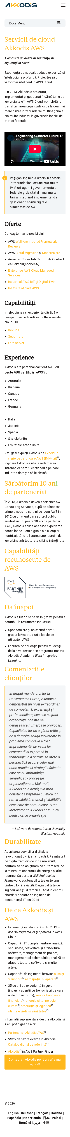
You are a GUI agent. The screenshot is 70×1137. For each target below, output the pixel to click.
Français (42, 1113)
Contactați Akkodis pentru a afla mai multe (35, 1062)
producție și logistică (36, 1006)
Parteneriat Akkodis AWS (26, 1033)
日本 (46, 1118)
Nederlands (32, 1118)
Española (14, 1118)
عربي (37, 1123)
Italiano (56, 1113)
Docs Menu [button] (17, 23)
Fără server (16, 343)
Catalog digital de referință (27, 1044)
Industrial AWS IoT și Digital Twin (31, 282)
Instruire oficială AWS (23, 288)
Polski (56, 1118)
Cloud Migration (27, 253)
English (13, 1113)
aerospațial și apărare (40, 979)
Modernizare (51, 253)
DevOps (13, 330)
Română (25, 1123)
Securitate (15, 336)
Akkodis (14, 1051)
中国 (46, 1123)
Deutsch (27, 1113)
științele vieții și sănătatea (27, 1011)
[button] (60, 5)
